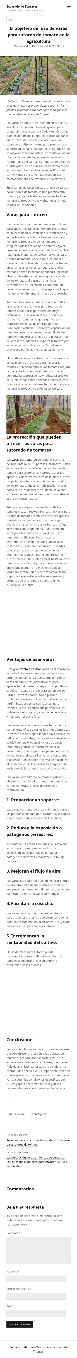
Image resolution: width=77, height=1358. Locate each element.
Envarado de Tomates (22, 6)
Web (9, 1306)
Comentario (14, 1233)
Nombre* (12, 1271)
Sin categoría (37, 1114)
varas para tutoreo (24, 460)
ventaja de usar (30, 669)
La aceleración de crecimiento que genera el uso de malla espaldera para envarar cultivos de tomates (36, 1161)
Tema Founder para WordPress (30, 1347)
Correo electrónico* (19, 1289)
